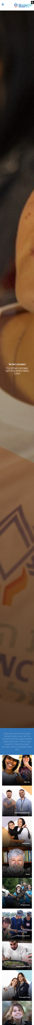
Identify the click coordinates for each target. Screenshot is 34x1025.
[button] (3, 4)
